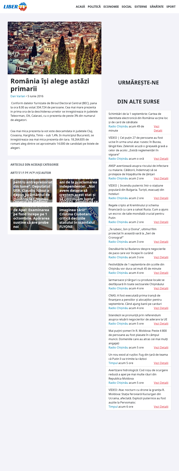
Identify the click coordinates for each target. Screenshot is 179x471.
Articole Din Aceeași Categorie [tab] (34, 164)
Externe (141, 7)
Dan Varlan (18, 96)
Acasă (80, 7)
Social (127, 7)
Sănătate (157, 7)
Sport (171, 7)
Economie (111, 7)
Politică (94, 7)
